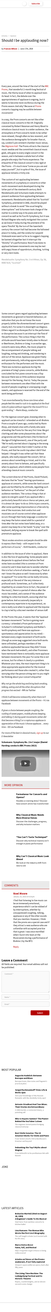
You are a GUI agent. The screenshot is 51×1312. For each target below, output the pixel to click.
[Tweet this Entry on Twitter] (29, 1307)
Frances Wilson (10, 48)
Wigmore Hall (11, 146)
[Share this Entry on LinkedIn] (37, 1307)
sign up (39, 732)
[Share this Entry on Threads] (45, 1307)
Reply (16, 946)
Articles (5, 36)
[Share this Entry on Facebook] (21, 1307)
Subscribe (36, 3)
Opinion (13, 36)
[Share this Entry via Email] (5, 1307)
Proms (38, 106)
